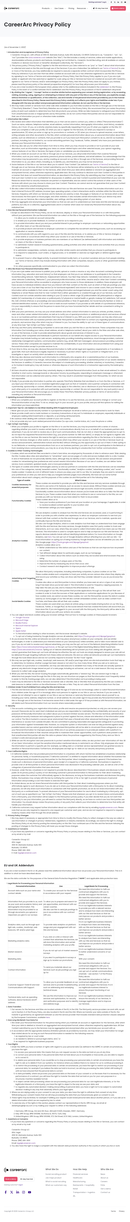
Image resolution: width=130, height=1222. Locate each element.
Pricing (71, 8)
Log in (21, 1185)
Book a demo (119, 8)
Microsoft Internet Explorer (27, 625)
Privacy (121, 1211)
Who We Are (107, 1169)
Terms (113, 1211)
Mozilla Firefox (21, 623)
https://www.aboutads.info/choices (27, 649)
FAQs (103, 1185)
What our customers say (56, 1185)
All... (74, 1196)
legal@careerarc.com (108, 807)
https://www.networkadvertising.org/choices (35, 647)
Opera (18, 628)
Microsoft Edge (22, 620)
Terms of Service (110, 68)
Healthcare (77, 1178)
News (103, 1174)
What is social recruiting (55, 1181)
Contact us (105, 1192)
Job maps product (53, 1178)
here (50, 537)
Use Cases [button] (59, 8)
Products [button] (46, 8)
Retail (75, 1189)
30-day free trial (101, 8)
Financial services (80, 1174)
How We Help (80, 1169)
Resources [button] (81, 8)
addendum (104, 87)
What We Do (52, 1169)
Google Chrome (22, 617)
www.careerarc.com (37, 57)
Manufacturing (79, 1181)
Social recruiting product (56, 1174)
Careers (104, 1181)
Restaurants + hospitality (83, 1185)
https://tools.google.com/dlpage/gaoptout (69, 542)
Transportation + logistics (84, 1192)
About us (104, 1178)
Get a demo (106, 1189)
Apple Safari (21, 631)
